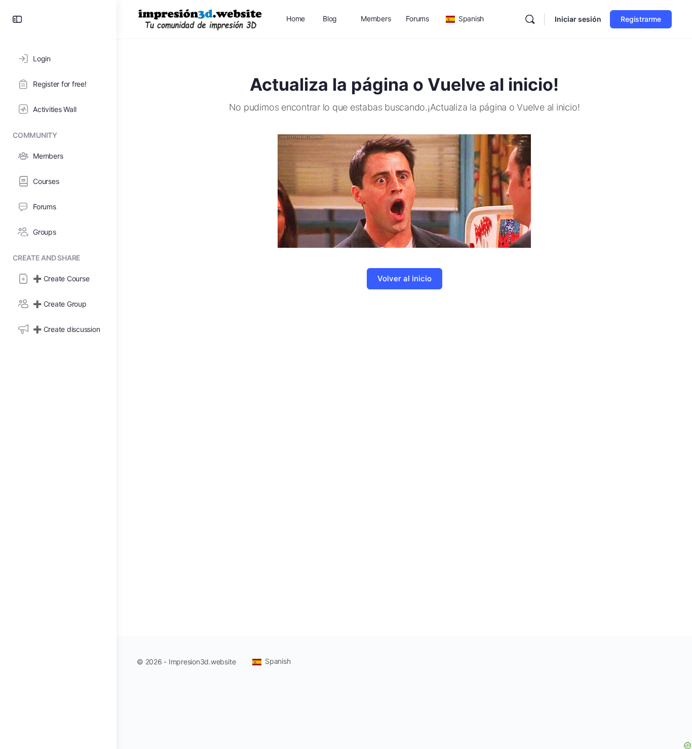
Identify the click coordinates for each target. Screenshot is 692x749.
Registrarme (641, 19)
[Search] (530, 19)
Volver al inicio (404, 278)
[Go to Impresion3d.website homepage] (200, 18)
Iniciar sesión (578, 19)
